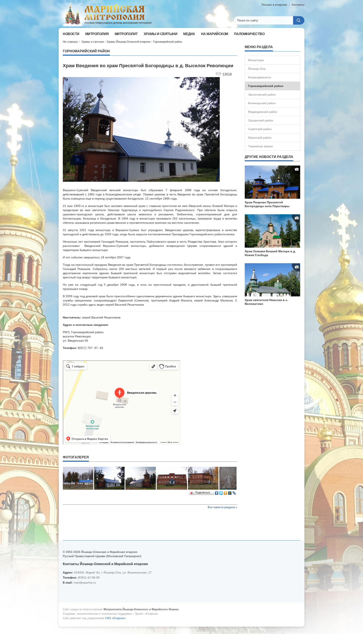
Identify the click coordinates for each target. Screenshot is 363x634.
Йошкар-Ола (257, 68)
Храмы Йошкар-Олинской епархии (128, 41)
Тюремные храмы (260, 146)
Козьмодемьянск (259, 77)
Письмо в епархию (274, 4)
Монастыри (256, 60)
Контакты (298, 4)
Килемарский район (262, 103)
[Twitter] (221, 492)
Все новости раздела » (222, 507)
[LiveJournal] (234, 492)
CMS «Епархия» (115, 618)
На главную (70, 41)
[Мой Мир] (230, 492)
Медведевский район (262, 111)
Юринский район (259, 137)
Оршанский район (260, 120)
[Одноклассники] (225, 492)
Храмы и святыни (93, 41)
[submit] (298, 20)
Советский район (260, 129)
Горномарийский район (167, 41)
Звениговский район (262, 94)
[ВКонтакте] (216, 492)
